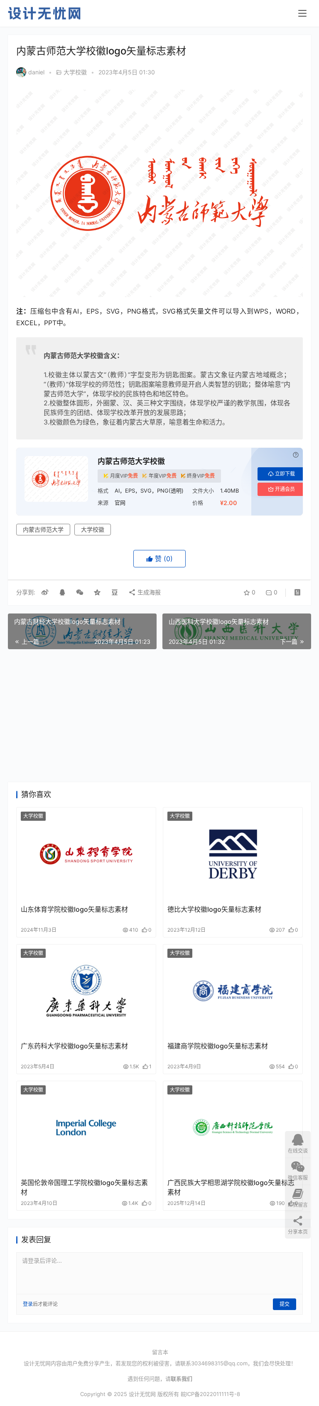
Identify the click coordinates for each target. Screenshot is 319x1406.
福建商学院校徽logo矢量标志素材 (217, 1046)
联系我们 (181, 1378)
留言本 (160, 1352)
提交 (285, 1304)
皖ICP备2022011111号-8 (210, 1394)
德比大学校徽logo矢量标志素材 (214, 909)
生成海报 (148, 592)
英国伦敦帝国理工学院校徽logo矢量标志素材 (84, 1187)
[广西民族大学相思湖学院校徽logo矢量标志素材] (232, 1127)
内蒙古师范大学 (43, 529)
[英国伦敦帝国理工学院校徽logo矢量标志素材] (86, 1127)
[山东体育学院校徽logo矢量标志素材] (86, 853)
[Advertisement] (159, 716)
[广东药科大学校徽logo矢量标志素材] (86, 991)
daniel (36, 72)
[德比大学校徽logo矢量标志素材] (232, 853)
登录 (28, 1304)
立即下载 (285, 474)
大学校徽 (75, 72)
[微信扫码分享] (80, 592)
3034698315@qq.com (219, 1363)
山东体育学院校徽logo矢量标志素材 (74, 909)
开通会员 (285, 489)
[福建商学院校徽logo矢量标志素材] (232, 991)
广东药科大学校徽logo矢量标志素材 (74, 1046)
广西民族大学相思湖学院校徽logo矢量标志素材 (230, 1187)
